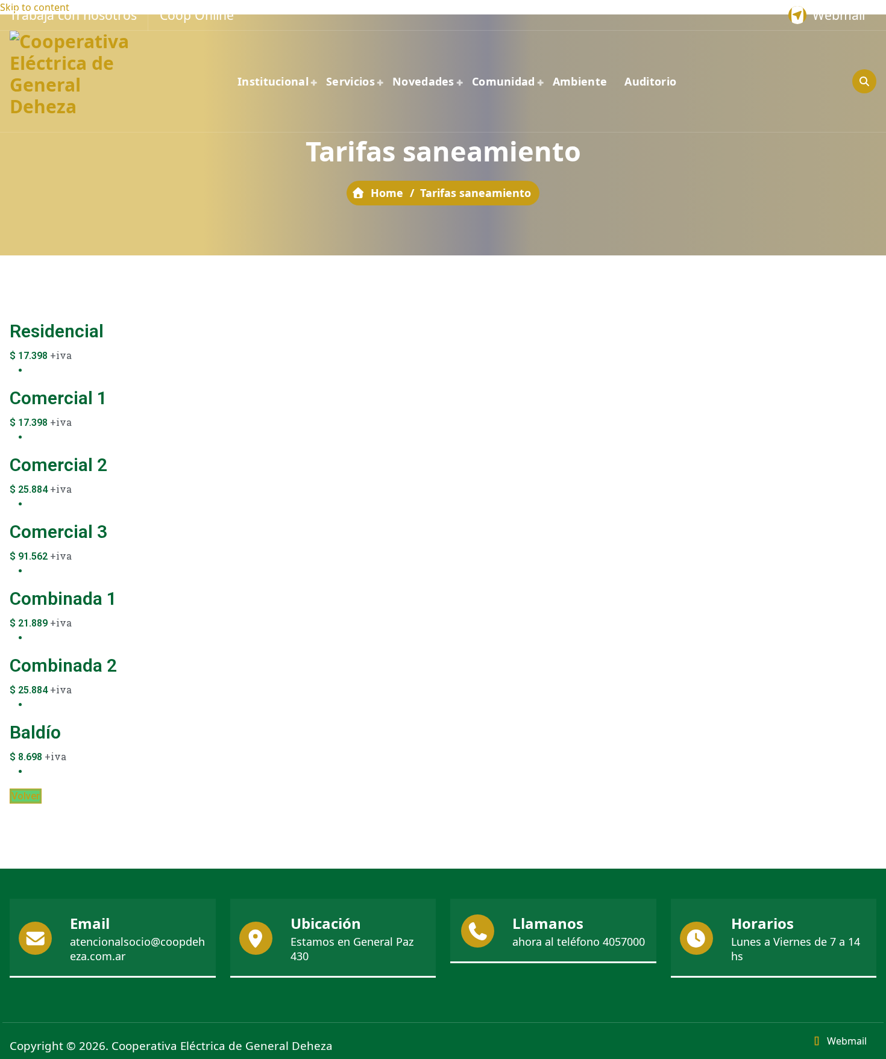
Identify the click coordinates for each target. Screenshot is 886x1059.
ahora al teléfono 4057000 (578, 941)
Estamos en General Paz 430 (352, 948)
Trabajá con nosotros (73, 14)
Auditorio (650, 81)
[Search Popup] (864, 81)
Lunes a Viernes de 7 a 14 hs (795, 948)
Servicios (350, 81)
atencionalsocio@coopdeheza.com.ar (137, 948)
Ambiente (580, 81)
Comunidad (503, 81)
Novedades (423, 81)
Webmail (838, 14)
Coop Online (197, 14)
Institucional (273, 81)
